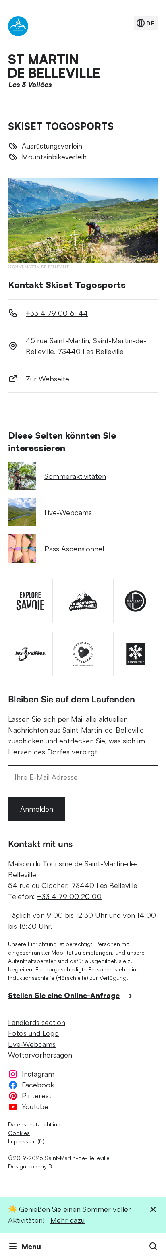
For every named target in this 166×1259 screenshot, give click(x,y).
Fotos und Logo (33, 1033)
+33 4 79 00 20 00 (69, 896)
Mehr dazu (67, 1220)
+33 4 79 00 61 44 (57, 313)
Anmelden (36, 808)
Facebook (38, 1084)
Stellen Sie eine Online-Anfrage (64, 995)
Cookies (19, 1132)
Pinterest (37, 1095)
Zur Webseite (47, 378)
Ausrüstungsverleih (52, 145)
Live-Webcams (68, 512)
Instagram (38, 1073)
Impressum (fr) (26, 1141)
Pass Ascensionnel (74, 548)
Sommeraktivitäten (75, 476)
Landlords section (36, 1022)
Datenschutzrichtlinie (35, 1124)
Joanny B (40, 1166)
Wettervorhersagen (40, 1054)
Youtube (35, 1106)
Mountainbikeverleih (54, 156)
